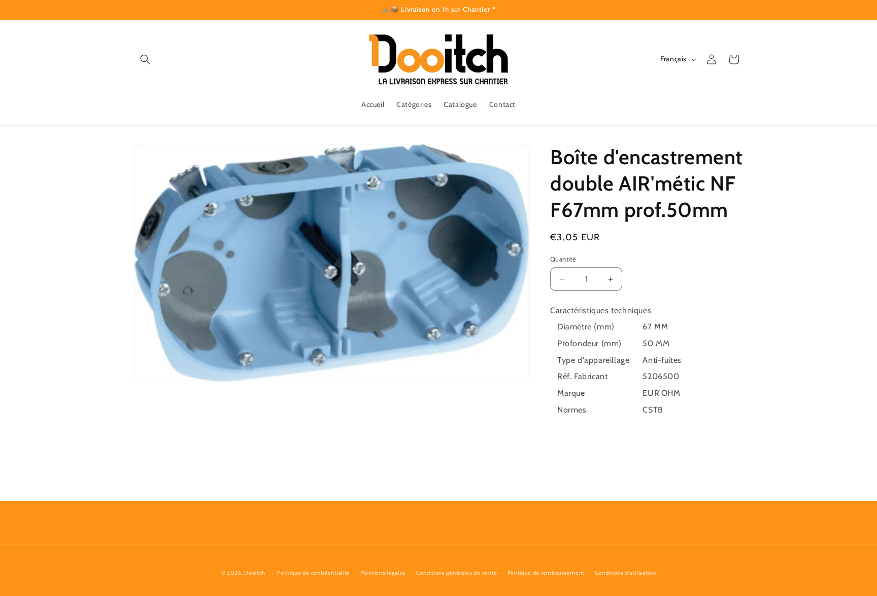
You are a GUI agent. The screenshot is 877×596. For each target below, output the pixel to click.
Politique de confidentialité (313, 572)
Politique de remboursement (546, 572)
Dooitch (254, 572)
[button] (145, 59)
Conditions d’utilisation (625, 572)
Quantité (563, 259)
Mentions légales (383, 572)
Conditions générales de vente (456, 572)
